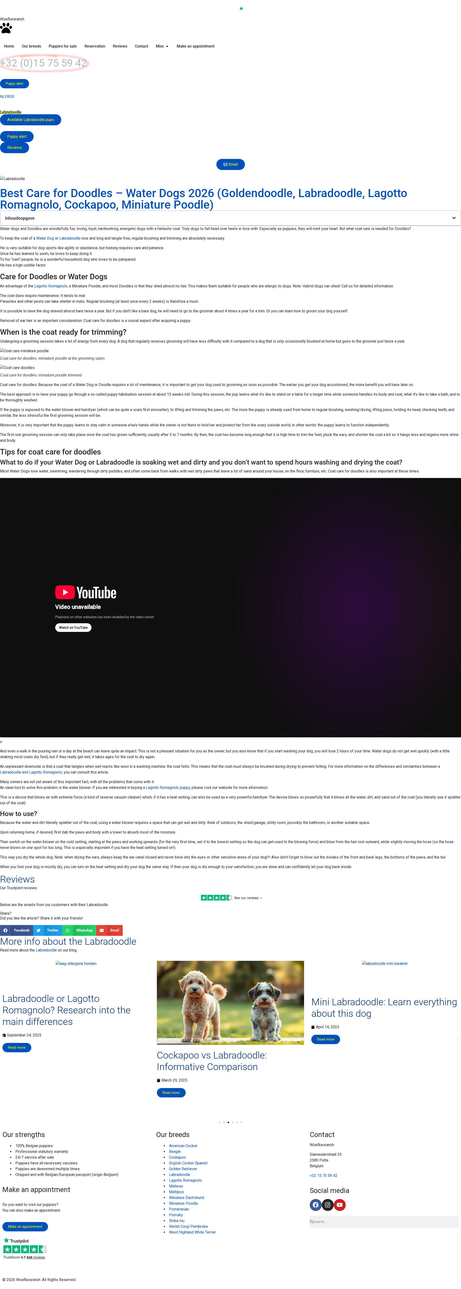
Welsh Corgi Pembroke (188, 1226)
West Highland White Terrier (192, 1232)
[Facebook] (316, 1205)
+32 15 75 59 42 (323, 1175)
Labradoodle (69, 238)
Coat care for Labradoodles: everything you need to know (371, 1075)
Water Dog (45, 238)
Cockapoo (177, 1157)
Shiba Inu (176, 1220)
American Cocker (183, 1146)
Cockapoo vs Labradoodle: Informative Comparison (57, 1061)
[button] (454, 218)
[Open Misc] (167, 46)
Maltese (176, 1186)
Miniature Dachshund (186, 1197)
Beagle (175, 1151)
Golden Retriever (183, 1169)
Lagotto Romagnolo (50, 286)
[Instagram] (328, 1205)
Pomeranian (179, 1209)
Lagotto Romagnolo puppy (168, 787)
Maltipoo (176, 1192)
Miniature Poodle (183, 1203)
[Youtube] (340, 1205)
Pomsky (176, 1215)
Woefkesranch (12, 19)
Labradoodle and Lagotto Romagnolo (31, 772)
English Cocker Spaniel (188, 1163)
